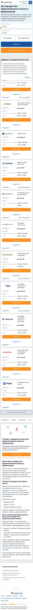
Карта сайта (4, 600)
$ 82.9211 (24, 1)
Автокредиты (5, 420)
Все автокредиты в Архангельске (16, 412)
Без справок (8, 38)
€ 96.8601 (24, 3)
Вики (21, 596)
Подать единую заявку (16, 50)
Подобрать (16, 44)
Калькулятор (22, 420)
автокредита (6, 479)
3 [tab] (16, 589)
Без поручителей (23, 38)
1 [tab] (13, 589)
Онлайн (13, 420)
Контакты (15, 596)
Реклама (8, 596)
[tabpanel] (15, 573)
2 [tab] (15, 589)
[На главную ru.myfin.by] (16, 593)
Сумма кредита (6, 24)
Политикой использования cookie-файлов (15, 73)
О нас (2, 596)
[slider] (1, 28)
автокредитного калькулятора (11, 548)
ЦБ (20, 1)
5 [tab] (20, 589)
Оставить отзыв (16, 454)
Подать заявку (16, 89)
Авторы (24, 598)
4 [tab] (18, 589)
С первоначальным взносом (10, 570)
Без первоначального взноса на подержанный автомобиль (11, 574)
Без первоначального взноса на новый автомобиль (13, 578)
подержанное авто (8, 490)
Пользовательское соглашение (11, 598)
